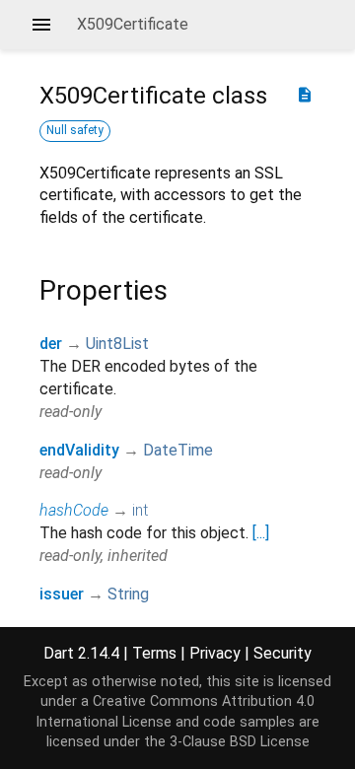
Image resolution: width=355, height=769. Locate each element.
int (140, 510)
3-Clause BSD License (240, 742)
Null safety (75, 130)
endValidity (79, 450)
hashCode (73, 510)
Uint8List (117, 343)
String (128, 594)
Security (282, 653)
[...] (260, 533)
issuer (61, 594)
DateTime (178, 450)
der (50, 343)
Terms (154, 653)
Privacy (215, 653)
